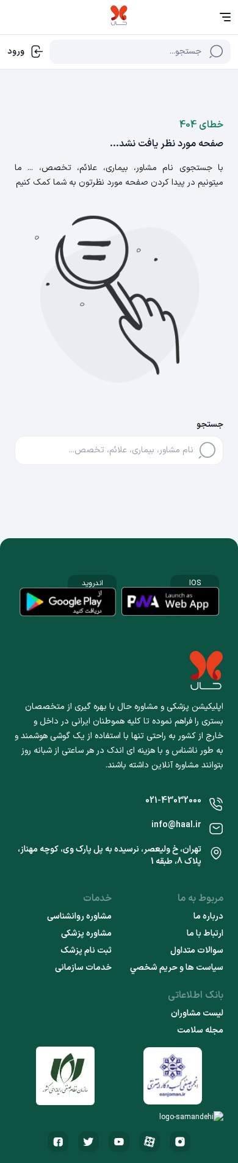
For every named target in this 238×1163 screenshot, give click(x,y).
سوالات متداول (196, 951)
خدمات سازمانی (83, 968)
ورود (15, 51)
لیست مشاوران (197, 1014)
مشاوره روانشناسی (79, 917)
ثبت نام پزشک (86, 951)
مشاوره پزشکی (86, 934)
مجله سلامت (200, 1031)
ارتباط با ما (205, 934)
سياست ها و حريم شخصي (176, 968)
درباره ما (208, 917)
